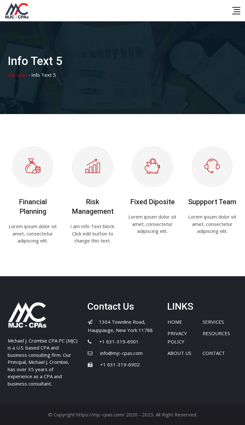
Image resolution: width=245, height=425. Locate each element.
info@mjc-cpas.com (121, 353)
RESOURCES (216, 333)
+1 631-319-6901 (119, 341)
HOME (174, 322)
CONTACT (214, 353)
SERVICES (213, 322)
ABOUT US (179, 353)
